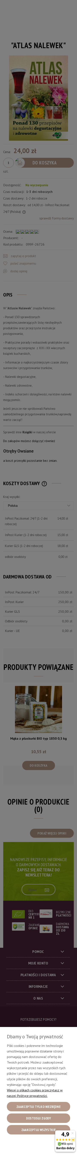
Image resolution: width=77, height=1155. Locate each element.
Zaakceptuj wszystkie (38, 1130)
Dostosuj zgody (38, 1118)
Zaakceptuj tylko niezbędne (38, 1106)
